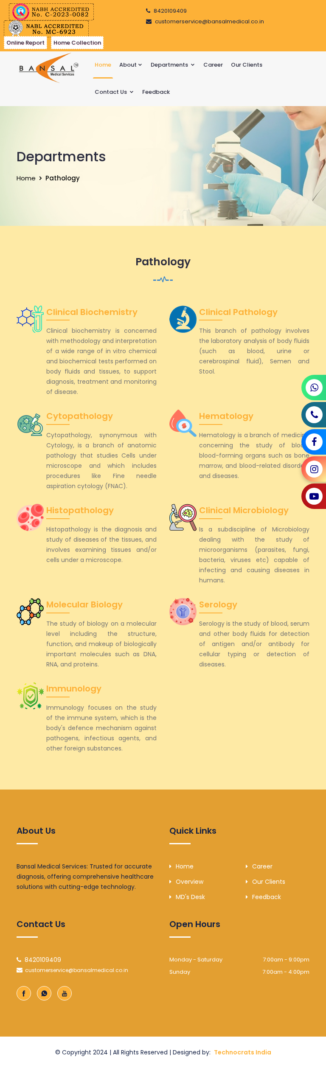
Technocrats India (242, 1052)
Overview (189, 881)
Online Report (25, 43)
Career (213, 65)
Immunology (73, 688)
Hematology (226, 416)
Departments (170, 65)
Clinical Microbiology (244, 510)
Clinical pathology (238, 312)
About (128, 65)
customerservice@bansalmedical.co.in (209, 21)
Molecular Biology (84, 604)
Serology (218, 604)
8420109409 (170, 11)
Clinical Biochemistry (92, 312)
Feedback (156, 92)
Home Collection (77, 43)
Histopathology (80, 510)
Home (103, 65)
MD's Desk (190, 897)
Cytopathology (79, 416)
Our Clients (246, 65)
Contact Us (111, 92)
